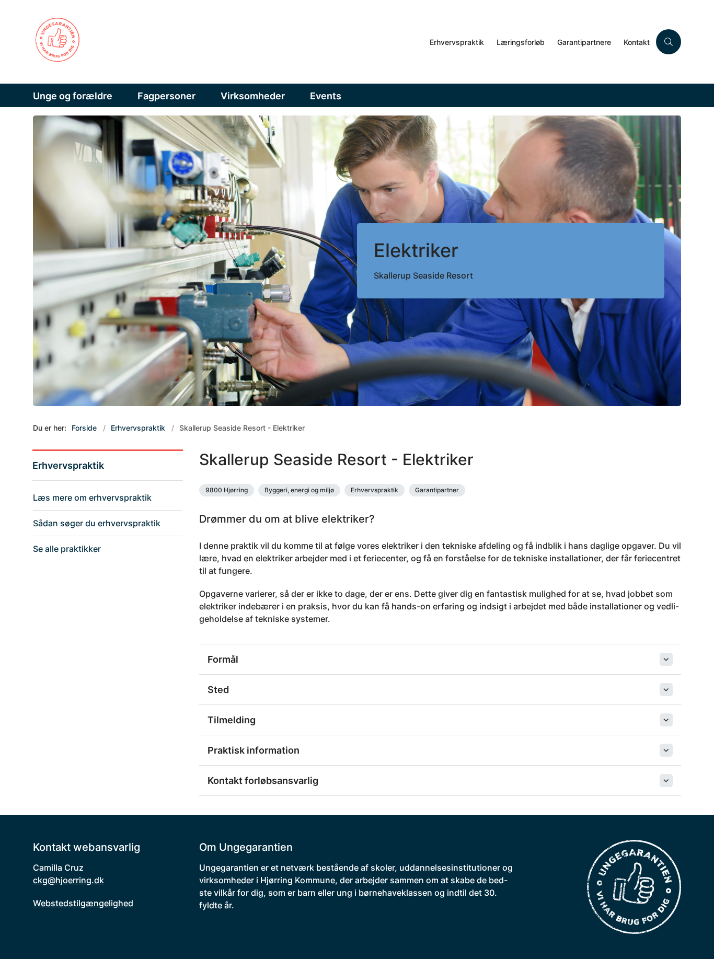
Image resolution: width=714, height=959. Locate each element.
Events (325, 95)
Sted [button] (218, 689)
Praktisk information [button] (254, 750)
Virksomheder (253, 95)
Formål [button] (223, 659)
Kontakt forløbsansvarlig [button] (263, 780)
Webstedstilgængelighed (83, 903)
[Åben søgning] (668, 41)
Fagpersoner (166, 95)
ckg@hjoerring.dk (68, 880)
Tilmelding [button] (232, 719)
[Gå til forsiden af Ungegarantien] (228, 42)
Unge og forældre (72, 95)
